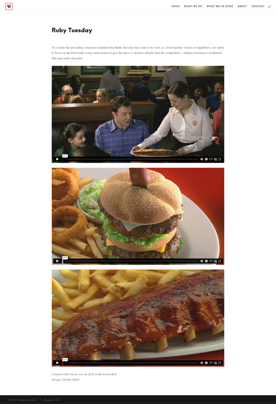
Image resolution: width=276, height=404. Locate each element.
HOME (175, 6)
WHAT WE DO (193, 6)
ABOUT (242, 6)
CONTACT (257, 6)
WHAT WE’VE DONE (220, 6)
